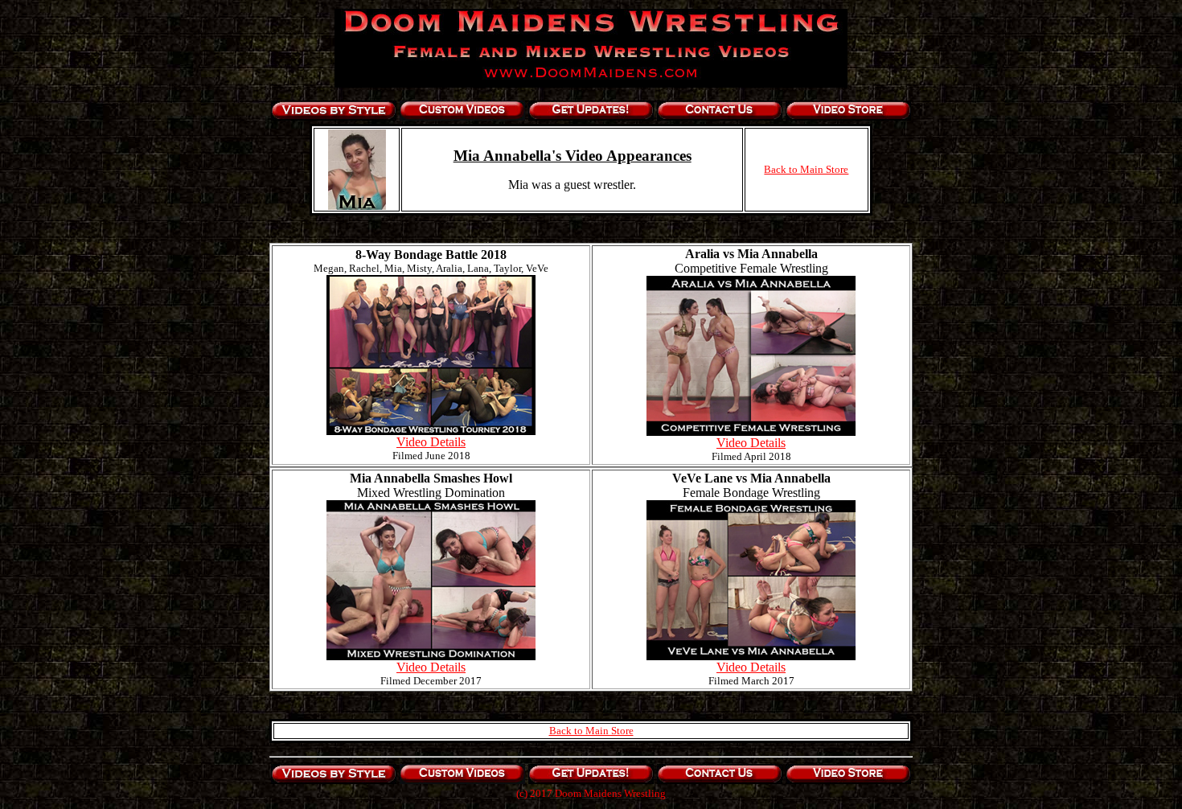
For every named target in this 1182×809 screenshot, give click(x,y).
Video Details (431, 442)
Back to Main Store (806, 169)
